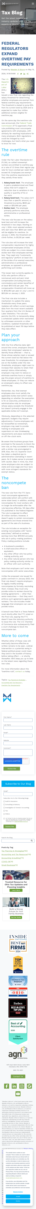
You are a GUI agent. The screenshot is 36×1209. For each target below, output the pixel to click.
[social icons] (6, 1086)
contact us (20, 671)
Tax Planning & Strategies (16, 680)
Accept (18, 1196)
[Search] (32, 841)
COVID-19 (7, 861)
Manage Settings (18, 1192)
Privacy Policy (28, 1148)
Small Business (10, 865)
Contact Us (18, 1076)
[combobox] (18, 840)
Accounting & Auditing (13, 858)
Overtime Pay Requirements (11, 685)
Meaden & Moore (18, 69)
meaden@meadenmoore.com (14, 1178)
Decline (18, 1201)
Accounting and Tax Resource (12, 682)
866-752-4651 (18, 1070)
